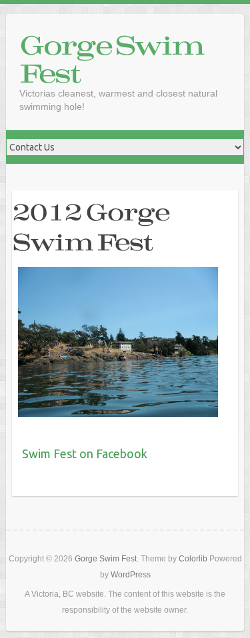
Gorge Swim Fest (111, 59)
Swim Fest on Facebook (84, 453)
